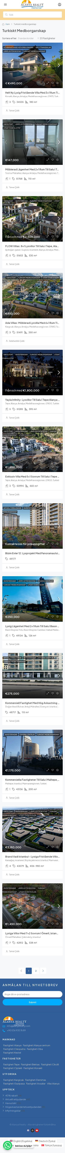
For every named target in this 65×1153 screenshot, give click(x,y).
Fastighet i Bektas (30, 1064)
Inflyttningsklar (43, 47)
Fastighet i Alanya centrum (36, 1045)
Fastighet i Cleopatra (14, 1048)
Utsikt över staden (50, 278)
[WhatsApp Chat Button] (7, 1145)
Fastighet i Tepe (11, 1064)
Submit (32, 1002)
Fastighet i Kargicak (13, 1079)
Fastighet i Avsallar (36, 1083)
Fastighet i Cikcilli (50, 1064)
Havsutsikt (8, 124)
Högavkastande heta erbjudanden (18, 47)
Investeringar (21, 201)
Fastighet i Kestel (12, 1052)
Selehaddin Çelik (16, 341)
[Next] (43, 971)
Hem (8, 24)
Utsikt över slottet (12, 128)
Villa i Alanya (53, 1083)
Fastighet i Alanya (12, 1045)
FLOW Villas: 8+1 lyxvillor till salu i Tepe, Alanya (33, 246)
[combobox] (28, 38)
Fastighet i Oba (35, 1048)
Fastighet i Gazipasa (14, 1083)
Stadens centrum (45, 581)
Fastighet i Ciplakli (12, 1068)
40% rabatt (11, 1095)
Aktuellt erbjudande (12, 508)
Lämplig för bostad (12, 51)
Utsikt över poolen (27, 815)
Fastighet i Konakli (33, 1068)
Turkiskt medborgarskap (34, 51)
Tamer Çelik (14, 111)
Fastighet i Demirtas (35, 1079)
